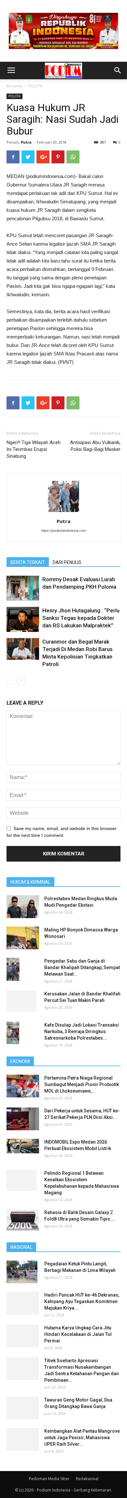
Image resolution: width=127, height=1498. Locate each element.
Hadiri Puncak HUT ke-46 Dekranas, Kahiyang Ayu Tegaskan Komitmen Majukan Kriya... (81, 1301)
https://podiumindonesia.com (63, 530)
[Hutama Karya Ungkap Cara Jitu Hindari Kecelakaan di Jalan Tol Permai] (23, 1336)
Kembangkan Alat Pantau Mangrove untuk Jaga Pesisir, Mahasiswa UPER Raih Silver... (82, 1437)
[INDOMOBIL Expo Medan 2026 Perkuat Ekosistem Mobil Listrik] (23, 1146)
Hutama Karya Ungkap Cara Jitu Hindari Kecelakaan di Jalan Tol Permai (78, 1334)
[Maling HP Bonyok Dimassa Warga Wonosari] (23, 938)
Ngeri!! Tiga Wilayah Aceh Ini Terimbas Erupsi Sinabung (34, 449)
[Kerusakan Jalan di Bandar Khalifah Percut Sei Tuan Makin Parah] (22, 1001)
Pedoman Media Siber (49, 1478)
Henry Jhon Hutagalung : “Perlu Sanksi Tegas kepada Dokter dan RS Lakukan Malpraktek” (81, 618)
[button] (118, 70)
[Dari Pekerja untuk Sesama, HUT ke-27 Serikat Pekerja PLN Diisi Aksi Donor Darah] (23, 1118)
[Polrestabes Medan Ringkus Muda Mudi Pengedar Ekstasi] (23, 906)
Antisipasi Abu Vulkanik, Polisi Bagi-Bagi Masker (95, 446)
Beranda (14, 86)
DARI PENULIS (67, 562)
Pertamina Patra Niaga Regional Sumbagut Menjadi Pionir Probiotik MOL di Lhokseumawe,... (81, 1084)
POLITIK (36, 86)
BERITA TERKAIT (27, 562)
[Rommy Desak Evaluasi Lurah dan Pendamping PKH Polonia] (23, 588)
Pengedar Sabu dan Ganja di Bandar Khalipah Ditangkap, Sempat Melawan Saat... (82, 967)
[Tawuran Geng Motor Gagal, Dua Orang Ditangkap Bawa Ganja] (23, 1408)
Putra (26, 142)
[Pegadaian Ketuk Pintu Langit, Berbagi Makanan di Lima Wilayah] (22, 1272)
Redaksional (87, 1478)
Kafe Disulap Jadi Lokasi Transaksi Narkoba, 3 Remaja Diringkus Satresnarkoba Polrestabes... (81, 1031)
